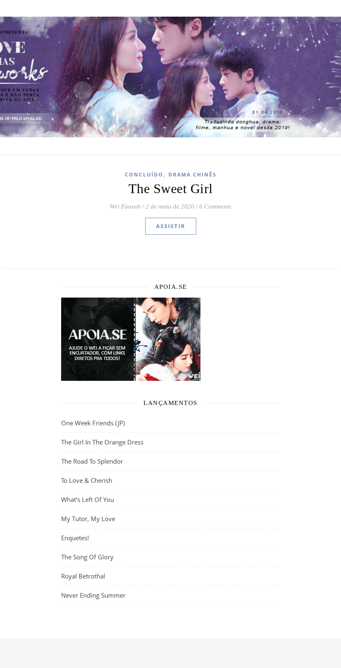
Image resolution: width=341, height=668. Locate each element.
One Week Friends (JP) (93, 423)
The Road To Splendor (92, 461)
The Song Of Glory (87, 557)
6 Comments (215, 206)
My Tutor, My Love (88, 518)
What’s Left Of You (87, 499)
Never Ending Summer (93, 595)
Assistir (170, 226)
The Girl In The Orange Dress (102, 442)
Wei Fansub (125, 206)
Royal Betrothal (83, 576)
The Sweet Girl (170, 188)
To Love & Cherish (86, 480)
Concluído (144, 174)
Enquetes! (75, 538)
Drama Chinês (192, 174)
